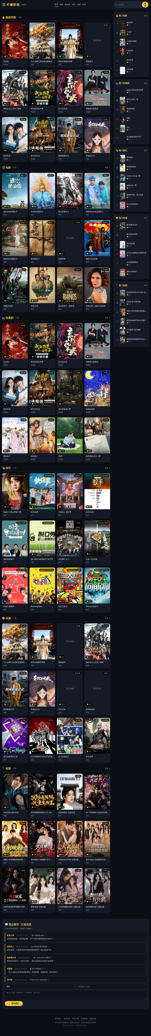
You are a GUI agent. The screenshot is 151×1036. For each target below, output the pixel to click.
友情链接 (84, 1019)
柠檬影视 (14, 4)
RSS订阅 (75, 1019)
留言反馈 (93, 1019)
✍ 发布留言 (14, 1003)
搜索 (145, 4)
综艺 (73, 4)
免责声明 (67, 1019)
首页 (56, 4)
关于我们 (58, 1019)
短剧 (84, 4)
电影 (61, 4)
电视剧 (67, 4)
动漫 (79, 4)
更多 (145, 16)
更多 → (107, 167)
